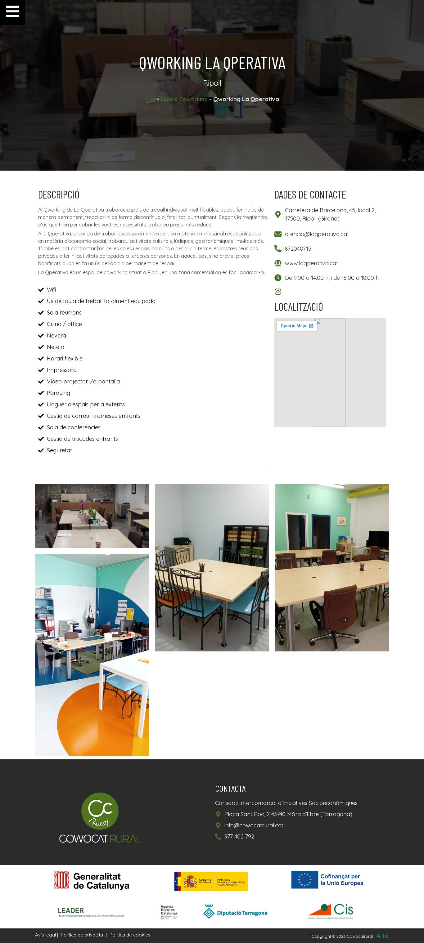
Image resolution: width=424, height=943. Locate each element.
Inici (150, 99)
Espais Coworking (184, 99)
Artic (383, 935)
